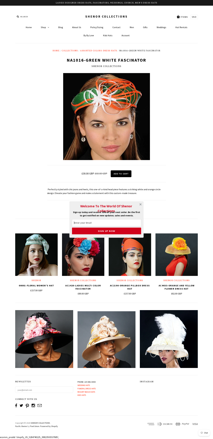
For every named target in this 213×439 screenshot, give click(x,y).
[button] (106, 208)
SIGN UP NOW (106, 231)
